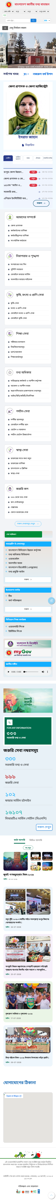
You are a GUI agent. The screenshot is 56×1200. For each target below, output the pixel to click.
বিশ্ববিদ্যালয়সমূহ (17, 347)
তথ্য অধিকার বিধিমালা (18, 554)
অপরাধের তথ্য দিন (18, 264)
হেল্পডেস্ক (14, 507)
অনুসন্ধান (33, 20)
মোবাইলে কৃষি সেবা (19, 318)
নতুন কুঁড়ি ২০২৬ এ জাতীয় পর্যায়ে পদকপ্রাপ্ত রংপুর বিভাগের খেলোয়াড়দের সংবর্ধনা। (27, 921)
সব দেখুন (28, 847)
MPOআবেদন (16, 352)
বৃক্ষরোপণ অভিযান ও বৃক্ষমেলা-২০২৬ (19, 1013)
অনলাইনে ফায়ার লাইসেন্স (21, 279)
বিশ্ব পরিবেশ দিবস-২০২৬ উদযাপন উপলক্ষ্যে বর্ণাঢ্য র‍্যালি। (27, 1057)
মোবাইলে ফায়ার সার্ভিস (20, 274)
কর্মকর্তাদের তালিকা (19, 230)
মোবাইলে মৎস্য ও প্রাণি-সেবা (22, 313)
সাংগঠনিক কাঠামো (18, 240)
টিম (10, 596)
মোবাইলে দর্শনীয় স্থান (19, 424)
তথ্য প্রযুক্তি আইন (16, 571)
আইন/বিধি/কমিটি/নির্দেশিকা (22, 396)
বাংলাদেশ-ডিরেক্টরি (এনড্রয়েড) (23, 567)
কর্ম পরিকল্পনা (15, 600)
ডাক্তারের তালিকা (18, 463)
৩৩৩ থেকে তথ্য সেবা (19, 497)
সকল (26, 579)
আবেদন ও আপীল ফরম (20, 386)
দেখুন (4, 15)
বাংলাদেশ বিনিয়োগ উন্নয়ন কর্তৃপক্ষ (24, 550)
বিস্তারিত (29, 145)
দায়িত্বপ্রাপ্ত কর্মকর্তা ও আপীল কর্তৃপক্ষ (26, 381)
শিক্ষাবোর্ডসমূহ (17, 357)
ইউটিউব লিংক (15, 631)
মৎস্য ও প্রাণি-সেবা (18, 308)
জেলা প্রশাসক (16, 225)
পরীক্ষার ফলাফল (18, 342)
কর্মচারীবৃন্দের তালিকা (20, 235)
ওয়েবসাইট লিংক (16, 626)
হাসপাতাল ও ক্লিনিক (19, 468)
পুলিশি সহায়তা (17, 269)
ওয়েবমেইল (13, 559)
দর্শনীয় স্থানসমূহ (17, 419)
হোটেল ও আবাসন (18, 429)
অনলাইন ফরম (15, 563)
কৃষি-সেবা (15, 303)
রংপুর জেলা (28, 50)
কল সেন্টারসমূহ (17, 502)
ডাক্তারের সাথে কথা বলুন (21, 458)
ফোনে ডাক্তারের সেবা (19, 512)
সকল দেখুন (44, 827)
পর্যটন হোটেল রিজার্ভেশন (21, 434)
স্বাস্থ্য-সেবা (15, 473)
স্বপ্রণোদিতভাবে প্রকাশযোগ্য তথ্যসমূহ (26, 391)
